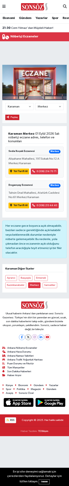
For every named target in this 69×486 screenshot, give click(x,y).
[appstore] (19, 403)
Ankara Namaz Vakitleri (20, 355)
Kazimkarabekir (15, 285)
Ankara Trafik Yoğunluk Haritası (25, 359)
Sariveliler (49, 285)
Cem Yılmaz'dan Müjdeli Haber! (27, 27)
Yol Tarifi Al (21, 171)
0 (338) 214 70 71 (46, 171)
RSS (12, 420)
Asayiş (9, 393)
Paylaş (14, 117)
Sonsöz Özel (26, 393)
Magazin (36, 389)
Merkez (34, 285)
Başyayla (26, 278)
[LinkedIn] (41, 337)
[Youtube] (47, 337)
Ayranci (11, 278)
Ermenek (41, 278)
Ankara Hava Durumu (19, 351)
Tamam (44, 482)
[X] (28, 337)
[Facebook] (22, 337)
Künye (9, 385)
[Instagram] (35, 337)
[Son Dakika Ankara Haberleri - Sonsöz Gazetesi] (34, 6)
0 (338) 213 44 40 (47, 205)
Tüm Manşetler (16, 367)
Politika (21, 389)
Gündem (25, 18)
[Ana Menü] (4, 6)
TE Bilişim (43, 431)
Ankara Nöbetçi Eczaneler (22, 348)
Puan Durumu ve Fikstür (20, 363)
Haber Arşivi (14, 375)
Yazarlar (42, 18)
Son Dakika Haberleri (19, 371)
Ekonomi (9, 18)
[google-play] (50, 403)
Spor (55, 18)
